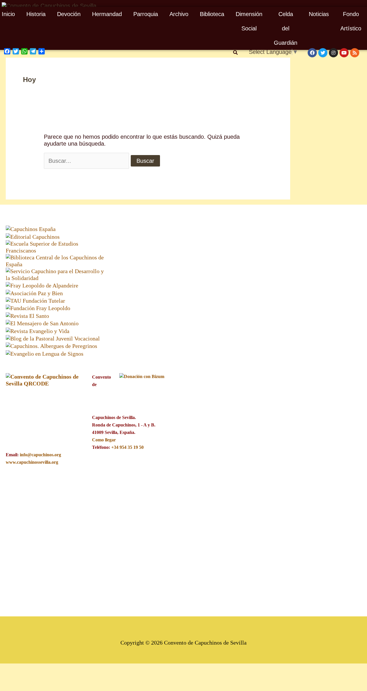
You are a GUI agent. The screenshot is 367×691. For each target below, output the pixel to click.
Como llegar (104, 439)
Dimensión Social (249, 21)
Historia (36, 14)
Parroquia (145, 14)
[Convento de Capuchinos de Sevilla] (49, 5)
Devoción (69, 14)
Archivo (178, 14)
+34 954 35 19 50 (127, 447)
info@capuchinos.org (40, 454)
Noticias (319, 14)
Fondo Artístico (350, 21)
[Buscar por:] (86, 161)
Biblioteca (212, 14)
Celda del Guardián (285, 28)
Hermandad (107, 14)
